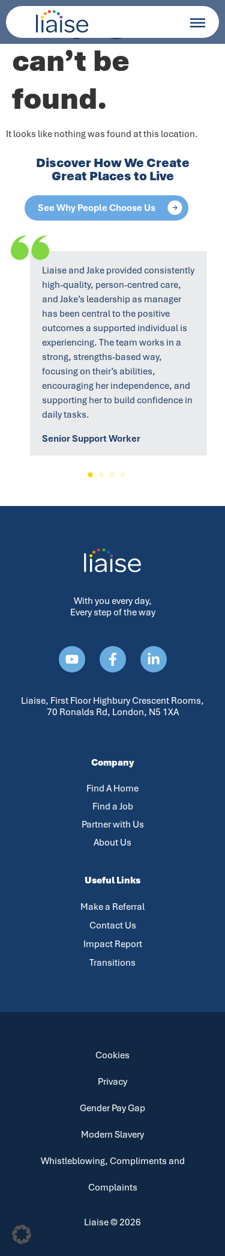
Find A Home (112, 788)
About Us (112, 843)
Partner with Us (113, 825)
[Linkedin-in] (153, 659)
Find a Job (112, 806)
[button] (90, 474)
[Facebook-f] (113, 659)
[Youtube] (72, 659)
